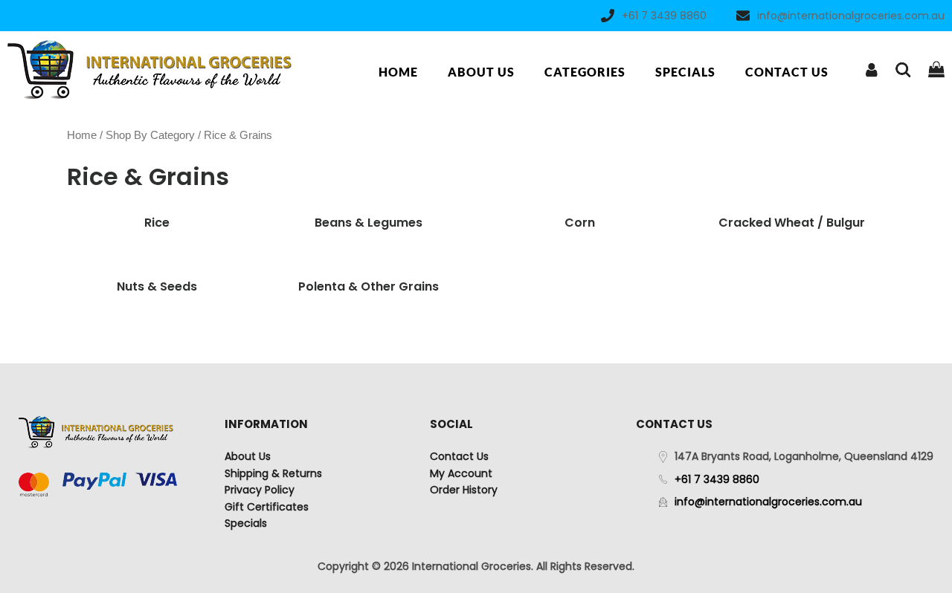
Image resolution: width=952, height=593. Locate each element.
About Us (481, 72)
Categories (584, 72)
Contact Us (787, 72)
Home (398, 72)
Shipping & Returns (273, 473)
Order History (464, 489)
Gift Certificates (267, 506)
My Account (461, 473)
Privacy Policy (260, 489)
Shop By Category (150, 135)
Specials (685, 72)
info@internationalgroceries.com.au (851, 15)
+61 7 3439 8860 (664, 15)
